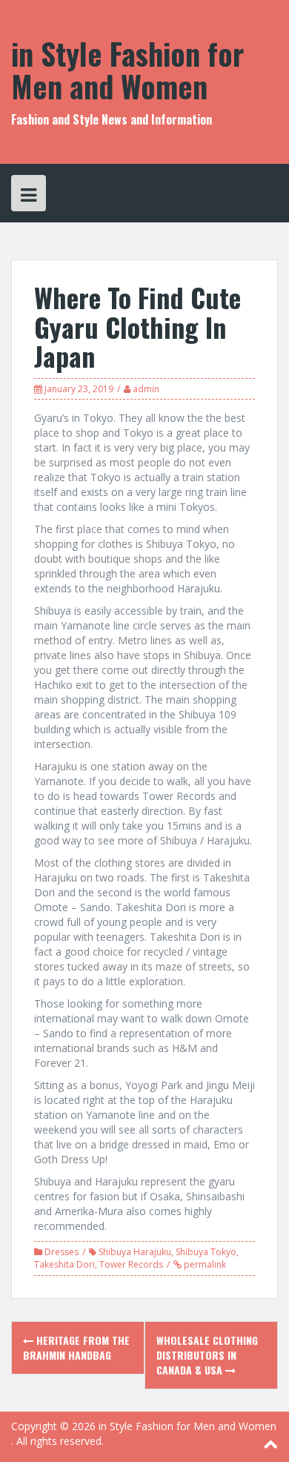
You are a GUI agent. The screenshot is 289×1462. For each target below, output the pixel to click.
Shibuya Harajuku (135, 1252)
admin (146, 389)
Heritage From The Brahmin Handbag (76, 1347)
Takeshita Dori (64, 1264)
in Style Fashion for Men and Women (127, 69)
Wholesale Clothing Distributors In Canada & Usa (207, 1354)
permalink (204, 1264)
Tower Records (131, 1264)
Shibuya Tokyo (206, 1252)
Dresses (61, 1252)
